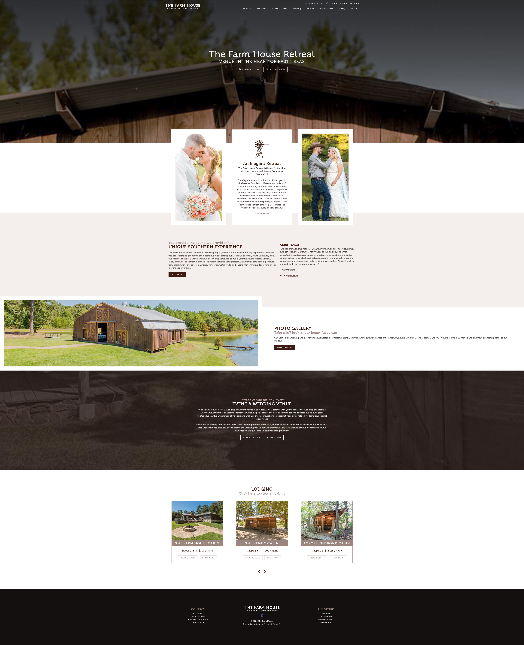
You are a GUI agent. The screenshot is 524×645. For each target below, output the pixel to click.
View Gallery (285, 348)
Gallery (341, 9)
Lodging (310, 9)
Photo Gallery (325, 616)
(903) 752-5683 (350, 3)
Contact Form (198, 622)
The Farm (246, 9)
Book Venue (274, 438)
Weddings (261, 9)
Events (274, 9)
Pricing (297, 9)
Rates (286, 9)
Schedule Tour (315, 3)
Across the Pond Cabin (326, 543)
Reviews (354, 9)
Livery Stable (326, 9)
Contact (332, 3)
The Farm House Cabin (197, 543)
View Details (188, 558)
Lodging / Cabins (325, 619)
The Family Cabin (262, 543)
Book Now (208, 558)
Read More (177, 275)
